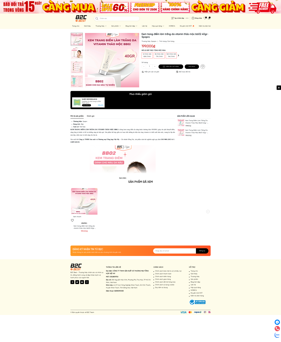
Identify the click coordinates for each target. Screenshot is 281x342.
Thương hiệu (100, 26)
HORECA (172, 26)
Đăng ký (202, 251)
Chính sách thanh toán (163, 274)
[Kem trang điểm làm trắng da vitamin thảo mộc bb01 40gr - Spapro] (181, 132)
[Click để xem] (112, 60)
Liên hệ (144, 26)
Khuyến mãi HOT (186, 26)
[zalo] (277, 335)
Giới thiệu (87, 26)
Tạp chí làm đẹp (179, 18)
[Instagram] (87, 282)
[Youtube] (82, 282)
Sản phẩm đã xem (140, 182)
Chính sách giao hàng (163, 279)
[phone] (277, 328)
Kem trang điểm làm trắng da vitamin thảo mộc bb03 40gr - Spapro (196, 122)
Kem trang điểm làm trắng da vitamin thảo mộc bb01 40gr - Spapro (196, 131)
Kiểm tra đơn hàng (205, 26)
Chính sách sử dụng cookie (164, 285)
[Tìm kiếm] (97, 18)
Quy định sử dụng (161, 287)
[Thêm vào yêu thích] (203, 66)
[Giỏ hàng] (209, 18)
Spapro (85, 121)
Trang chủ (75, 26)
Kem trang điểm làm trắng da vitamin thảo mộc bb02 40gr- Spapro (84, 227)
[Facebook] (72, 282)
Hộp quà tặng (157, 26)
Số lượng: (145, 62)
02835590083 (119, 291)
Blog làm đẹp (131, 26)
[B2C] (81, 18)
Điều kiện (101, 105)
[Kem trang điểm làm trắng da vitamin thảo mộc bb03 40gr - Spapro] (181, 122)
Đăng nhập (198, 18)
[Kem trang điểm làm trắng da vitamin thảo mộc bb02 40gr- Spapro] (84, 201)
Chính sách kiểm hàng (163, 276)
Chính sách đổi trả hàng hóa (165, 282)
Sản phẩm (115, 26)
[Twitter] (77, 282)
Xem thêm (122, 178)
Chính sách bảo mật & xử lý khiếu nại (168, 271)
